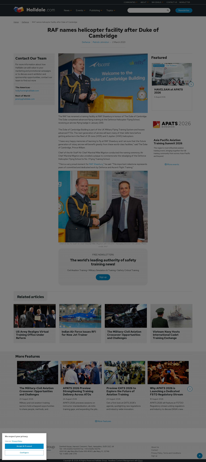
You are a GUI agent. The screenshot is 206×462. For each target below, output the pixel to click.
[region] (24, 446)
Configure (24, 453)
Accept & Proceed (24, 446)
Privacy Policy (17, 441)
